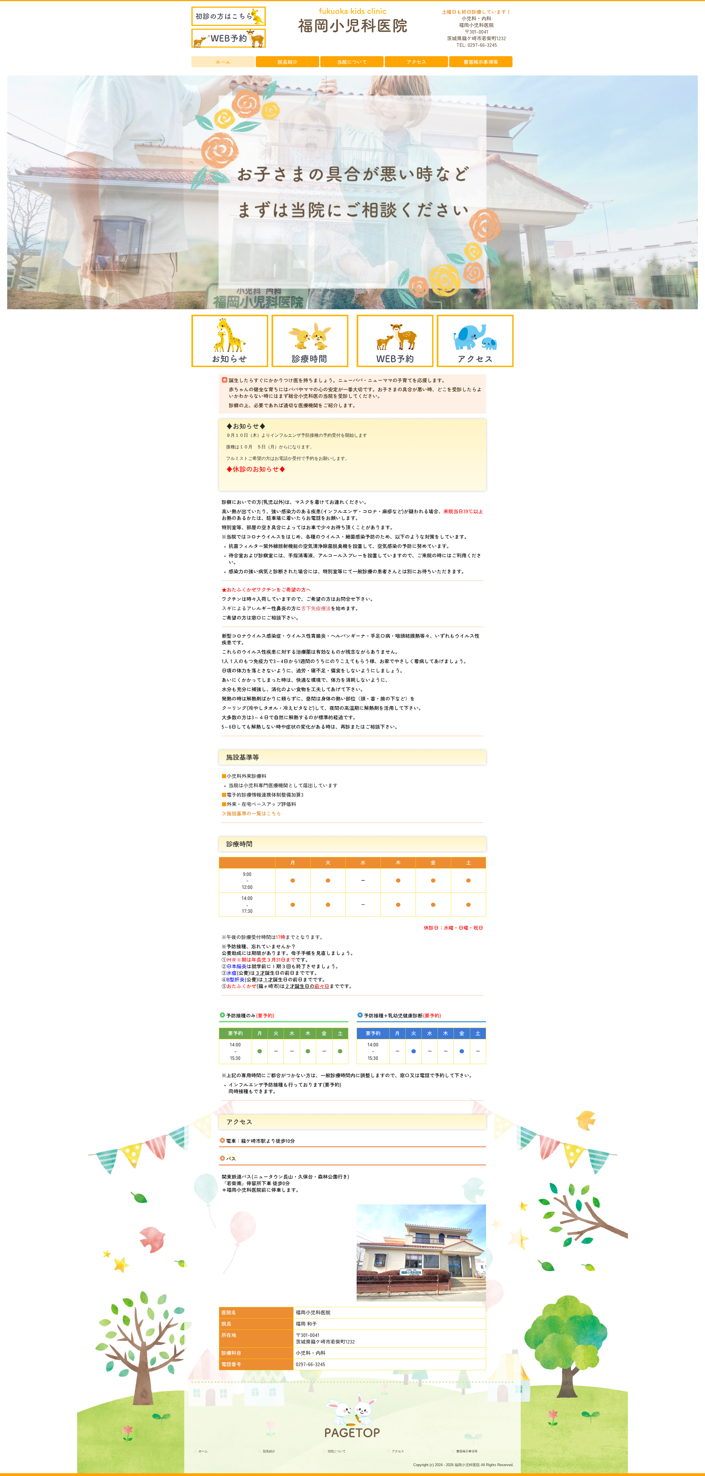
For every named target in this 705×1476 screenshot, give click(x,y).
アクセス (416, 61)
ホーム (223, 61)
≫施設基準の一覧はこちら (251, 813)
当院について (352, 61)
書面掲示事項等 (480, 61)
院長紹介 (287, 61)
